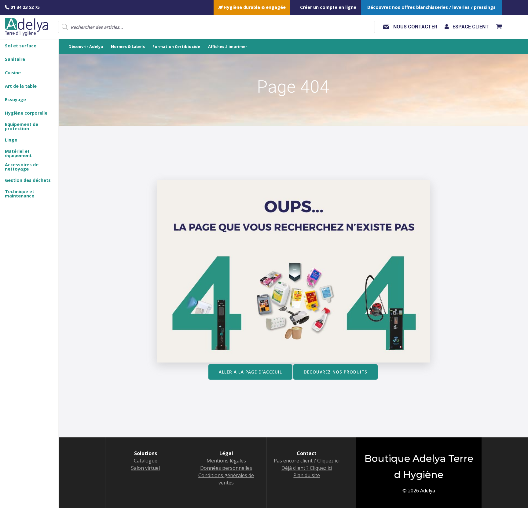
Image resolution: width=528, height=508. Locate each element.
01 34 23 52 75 (24, 7)
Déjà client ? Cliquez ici (306, 468)
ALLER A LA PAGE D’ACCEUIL (250, 372)
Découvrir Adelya (85, 46)
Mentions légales (226, 460)
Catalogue (145, 460)
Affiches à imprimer (227, 46)
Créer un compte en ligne (328, 7)
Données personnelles (226, 468)
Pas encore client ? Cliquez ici (306, 460)
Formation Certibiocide (176, 46)
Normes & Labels (128, 46)
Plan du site (306, 475)
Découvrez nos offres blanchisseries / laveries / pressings (431, 7)
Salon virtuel (145, 468)
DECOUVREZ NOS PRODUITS (335, 372)
